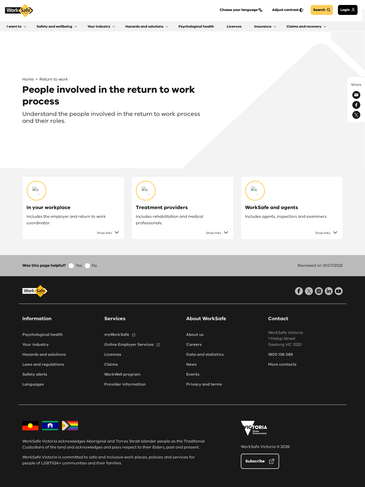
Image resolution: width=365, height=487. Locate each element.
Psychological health (42, 334)
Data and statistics (205, 354)
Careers (194, 344)
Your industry (35, 344)
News (191, 364)
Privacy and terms (204, 384)
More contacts (282, 364)
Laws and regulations (43, 364)
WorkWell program (122, 374)
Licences (112, 354)
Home (28, 79)
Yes (78, 265)
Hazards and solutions (44, 354)
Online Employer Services (129, 344)
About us (195, 334)
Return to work (53, 79)
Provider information (125, 384)
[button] (16, 26)
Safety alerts (34, 374)
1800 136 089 (280, 354)
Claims (111, 364)
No (94, 265)
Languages (33, 384)
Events (192, 374)
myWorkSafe (116, 334)
